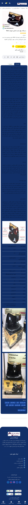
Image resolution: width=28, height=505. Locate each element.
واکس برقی (23, 405)
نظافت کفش (11, 405)
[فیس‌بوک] (17, 57)
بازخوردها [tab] (10, 64)
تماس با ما (21, 465)
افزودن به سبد (21, 46)
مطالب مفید (20, 459)
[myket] (10, 494)
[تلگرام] (11, 57)
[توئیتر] (14, 57)
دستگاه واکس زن (15, 8)
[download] (18, 494)
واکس (18, 402)
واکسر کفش (7, 402)
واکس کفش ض (17, 405)
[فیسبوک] (17, 482)
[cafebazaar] (10, 491)
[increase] (16, 42)
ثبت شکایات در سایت (18, 463)
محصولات (23, 8)
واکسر (7, 405)
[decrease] (25, 42)
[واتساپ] (5, 57)
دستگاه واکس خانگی (6, 8)
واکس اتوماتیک (22, 402)
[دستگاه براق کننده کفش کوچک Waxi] (14, 434)
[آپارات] (14, 482)
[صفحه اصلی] (26, 8)
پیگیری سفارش (20, 467)
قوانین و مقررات (19, 461)
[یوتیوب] (11, 482)
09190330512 (14, 475)
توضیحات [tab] (17, 64)
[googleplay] (18, 491)
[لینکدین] (8, 57)
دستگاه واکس (12, 402)
